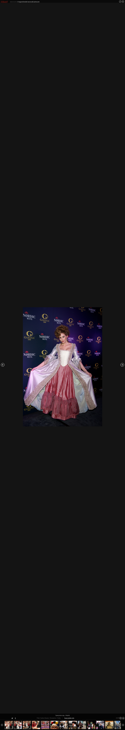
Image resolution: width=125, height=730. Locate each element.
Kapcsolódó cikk (69, 718)
